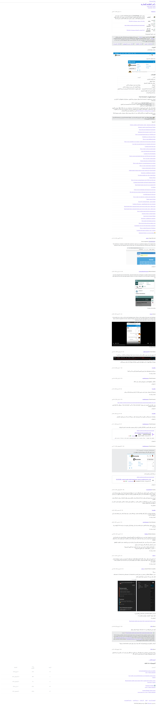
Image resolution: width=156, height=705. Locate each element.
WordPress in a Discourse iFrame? (148, 136)
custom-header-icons (141, 692)
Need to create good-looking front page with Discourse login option (142, 156)
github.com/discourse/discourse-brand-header (145, 430)
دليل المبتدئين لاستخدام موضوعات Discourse (136, 30)
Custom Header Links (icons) (148, 690)
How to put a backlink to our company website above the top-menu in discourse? (139, 141)
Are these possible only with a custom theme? (146, 175)
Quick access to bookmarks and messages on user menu (144, 189)
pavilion (146, 687)
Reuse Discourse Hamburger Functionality (147, 129)
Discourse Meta (152, 1)
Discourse (150, 703)
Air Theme (153, 187)
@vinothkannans (152, 241)
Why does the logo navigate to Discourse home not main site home (142, 192)
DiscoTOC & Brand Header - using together (146, 201)
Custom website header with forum (148, 168)
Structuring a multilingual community (148, 172)
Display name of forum (150, 199)
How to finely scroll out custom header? (147, 148)
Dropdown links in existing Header (148, 213)
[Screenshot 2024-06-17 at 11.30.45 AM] (124, 637)
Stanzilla (134, 435)
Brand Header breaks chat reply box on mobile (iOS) (145, 184)
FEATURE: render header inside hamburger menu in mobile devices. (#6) (133, 479)
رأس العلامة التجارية (148, 4)
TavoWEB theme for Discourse (149, 194)
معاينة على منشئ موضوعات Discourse (137, 21)
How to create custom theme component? (147, 165)
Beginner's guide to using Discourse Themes (146, 127)
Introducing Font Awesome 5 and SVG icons (146, 132)
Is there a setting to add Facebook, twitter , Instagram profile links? (142, 124)
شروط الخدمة (135, 700)
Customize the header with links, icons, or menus (146, 230)
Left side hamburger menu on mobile (147, 670)
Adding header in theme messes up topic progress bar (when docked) (142, 170)
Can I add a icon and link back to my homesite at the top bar (143, 144)
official (154, 7)
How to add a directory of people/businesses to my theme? (144, 163)
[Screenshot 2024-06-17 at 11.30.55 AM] (134, 639)
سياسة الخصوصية (128, 700)
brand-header (150, 7)
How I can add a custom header (149, 158)
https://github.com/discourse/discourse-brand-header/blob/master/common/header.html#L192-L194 (136, 402)
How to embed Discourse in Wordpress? (147, 228)
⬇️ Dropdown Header (150, 685)
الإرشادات (142, 700)
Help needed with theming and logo (148, 220)
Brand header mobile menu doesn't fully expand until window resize (142, 621)
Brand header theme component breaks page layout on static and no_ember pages (139, 206)
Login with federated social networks (148, 151)
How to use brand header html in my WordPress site (145, 134)
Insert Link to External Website (149, 216)
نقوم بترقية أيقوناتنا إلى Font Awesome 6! (145, 110)
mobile (146, 672)
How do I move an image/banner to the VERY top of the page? (143, 180)
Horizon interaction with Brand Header (147, 160)
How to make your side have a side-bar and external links (144, 196)
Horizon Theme (152, 177)
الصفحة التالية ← (152, 659)
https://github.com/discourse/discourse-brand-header (135, 25)
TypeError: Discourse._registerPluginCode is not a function (144, 204)
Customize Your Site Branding (149, 153)
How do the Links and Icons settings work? (147, 223)
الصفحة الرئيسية (152, 700)
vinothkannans (131, 481)
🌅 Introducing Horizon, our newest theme (147, 232)
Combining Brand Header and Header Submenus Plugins (144, 182)
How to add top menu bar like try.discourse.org (146, 211)
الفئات (146, 700)
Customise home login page (150, 146)
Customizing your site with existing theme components (144, 225)
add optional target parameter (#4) (143, 432)
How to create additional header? (149, 139)
